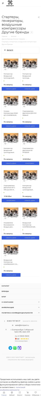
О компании (7, 302)
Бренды (5, 291)
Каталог (5, 286)
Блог (4, 297)
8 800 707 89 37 (13, 321)
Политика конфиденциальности (17, 313)
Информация (8, 307)
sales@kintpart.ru (22, 325)
